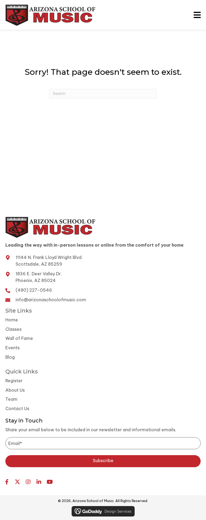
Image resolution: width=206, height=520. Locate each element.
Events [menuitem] (12, 347)
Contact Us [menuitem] (17, 408)
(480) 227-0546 (34, 290)
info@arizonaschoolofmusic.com (51, 299)
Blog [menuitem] (10, 357)
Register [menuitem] (14, 380)
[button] (103, 461)
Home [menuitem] (11, 319)
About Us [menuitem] (15, 390)
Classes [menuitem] (13, 329)
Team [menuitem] (11, 399)
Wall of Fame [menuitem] (19, 338)
